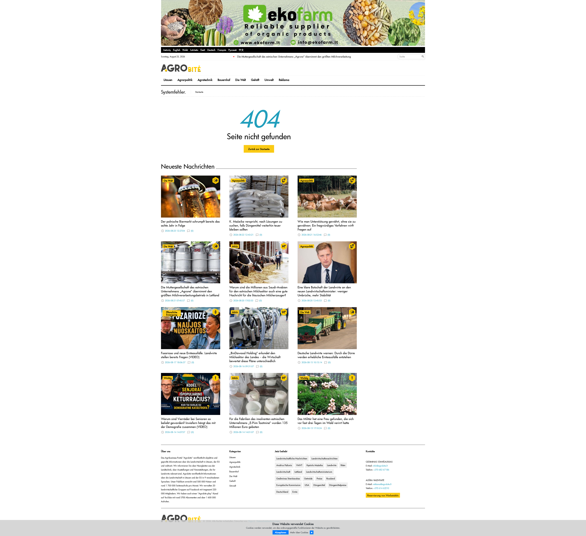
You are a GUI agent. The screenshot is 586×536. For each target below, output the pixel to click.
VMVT (299, 465)
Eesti (203, 49)
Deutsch (211, 49)
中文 (241, 49)
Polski (185, 49)
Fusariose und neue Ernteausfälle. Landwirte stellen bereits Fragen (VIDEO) (189, 355)
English (176, 49)
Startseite (199, 92)
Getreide (308, 478)
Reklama (284, 80)
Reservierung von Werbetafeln (382, 495)
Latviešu (194, 49)
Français (222, 49)
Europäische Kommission (288, 485)
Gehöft (255, 80)
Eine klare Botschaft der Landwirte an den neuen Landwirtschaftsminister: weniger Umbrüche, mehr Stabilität (324, 291)
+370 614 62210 (381, 488)
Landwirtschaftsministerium (319, 471)
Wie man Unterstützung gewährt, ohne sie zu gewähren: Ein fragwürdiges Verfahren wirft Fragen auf (327, 225)
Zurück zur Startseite (258, 149)
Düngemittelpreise (337, 485)
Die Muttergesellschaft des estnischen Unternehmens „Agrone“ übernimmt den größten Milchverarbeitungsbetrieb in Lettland (190, 291)
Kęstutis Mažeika (315, 465)
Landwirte (331, 465)
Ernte (294, 491)
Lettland (298, 471)
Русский (232, 49)
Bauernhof (224, 80)
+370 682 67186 (381, 469)
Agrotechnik (205, 80)
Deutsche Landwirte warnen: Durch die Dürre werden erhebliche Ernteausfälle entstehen (326, 355)
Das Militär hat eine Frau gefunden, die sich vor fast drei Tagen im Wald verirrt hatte (326, 421)
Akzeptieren (280, 532)
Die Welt (240, 80)
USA (307, 485)
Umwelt (269, 80)
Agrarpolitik (184, 80)
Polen (343, 465)
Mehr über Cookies (299, 532)
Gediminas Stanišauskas (288, 478)
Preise (319, 478)
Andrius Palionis (284, 465)
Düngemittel (319, 485)
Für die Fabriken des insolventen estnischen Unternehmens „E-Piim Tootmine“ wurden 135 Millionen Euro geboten (258, 423)
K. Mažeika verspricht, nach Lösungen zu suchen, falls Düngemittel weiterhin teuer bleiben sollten (255, 225)
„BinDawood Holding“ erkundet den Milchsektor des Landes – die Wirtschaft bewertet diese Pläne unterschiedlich (254, 357)
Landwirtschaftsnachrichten (324, 458)
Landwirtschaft (283, 471)
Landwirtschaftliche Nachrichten (291, 458)
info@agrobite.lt (380, 465)
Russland (330, 478)
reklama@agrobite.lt (382, 484)
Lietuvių (167, 49)
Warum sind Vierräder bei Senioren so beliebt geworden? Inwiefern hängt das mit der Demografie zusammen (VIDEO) (188, 423)
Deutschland (282, 491)
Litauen (168, 80)
